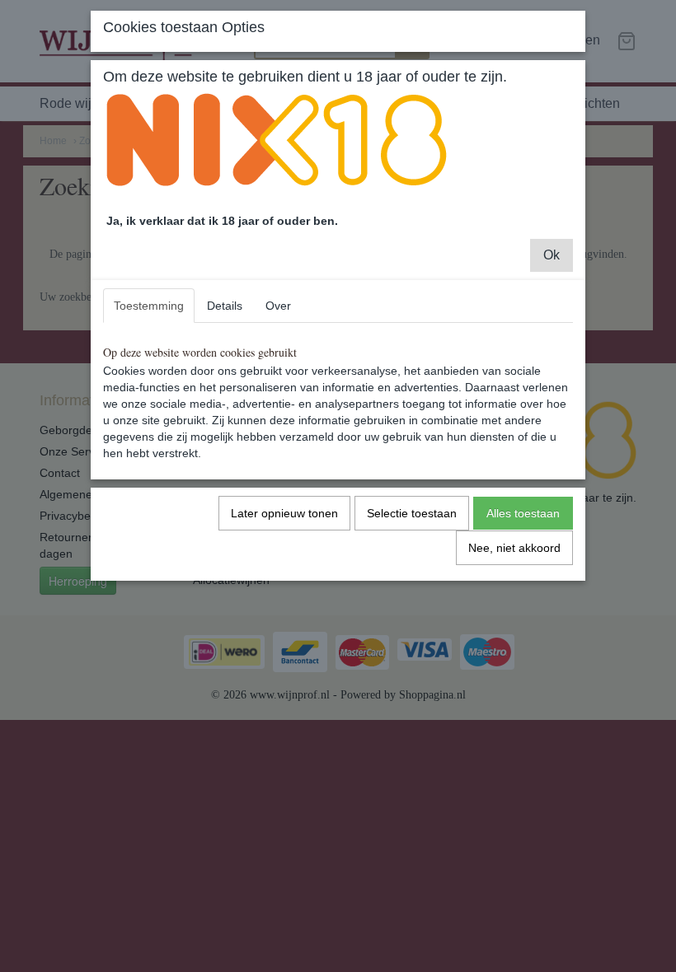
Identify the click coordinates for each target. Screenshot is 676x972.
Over (278, 305)
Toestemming (149, 305)
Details (224, 305)
